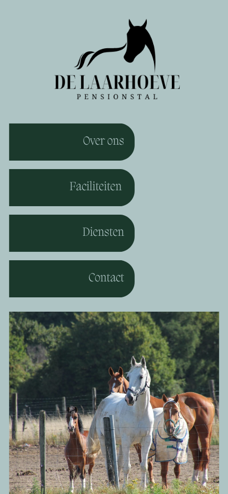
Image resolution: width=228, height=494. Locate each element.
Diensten (103, 233)
